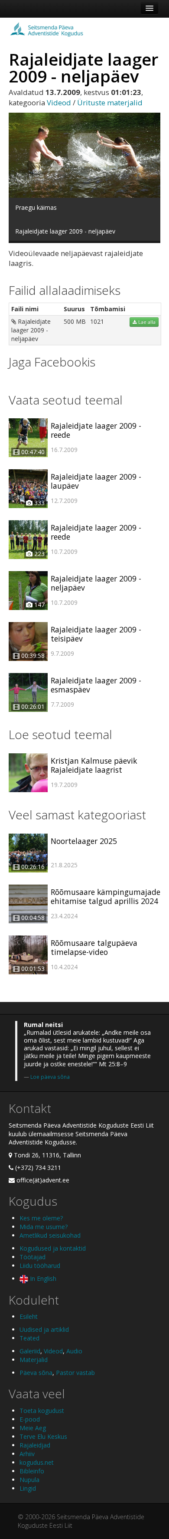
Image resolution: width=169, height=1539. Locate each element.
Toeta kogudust (42, 1410)
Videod (59, 102)
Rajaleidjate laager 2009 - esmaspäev (96, 685)
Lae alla (146, 322)
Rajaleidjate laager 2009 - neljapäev (31, 330)
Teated (29, 1338)
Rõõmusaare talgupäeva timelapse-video (94, 947)
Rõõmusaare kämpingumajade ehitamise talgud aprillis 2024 (105, 896)
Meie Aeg (33, 1428)
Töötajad (33, 1257)
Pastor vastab (75, 1372)
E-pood (30, 1419)
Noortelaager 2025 (84, 841)
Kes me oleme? (41, 1218)
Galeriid (30, 1351)
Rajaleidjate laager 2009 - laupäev (96, 481)
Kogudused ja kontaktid (53, 1248)
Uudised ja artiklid (44, 1329)
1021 (97, 321)
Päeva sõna (36, 1372)
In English (42, 1278)
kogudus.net (37, 1462)
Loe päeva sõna (50, 1076)
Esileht (29, 1316)
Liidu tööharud (40, 1265)
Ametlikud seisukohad (50, 1235)
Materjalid (34, 1360)
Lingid (28, 1488)
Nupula (29, 1480)
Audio (74, 1351)
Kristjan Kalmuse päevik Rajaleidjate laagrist (94, 765)
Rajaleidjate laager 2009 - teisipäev (96, 634)
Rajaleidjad (35, 1445)
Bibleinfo (32, 1471)
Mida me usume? (44, 1227)
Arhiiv (27, 1454)
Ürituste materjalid (110, 102)
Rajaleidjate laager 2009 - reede (96, 430)
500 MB (75, 321)
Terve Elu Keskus (43, 1436)
